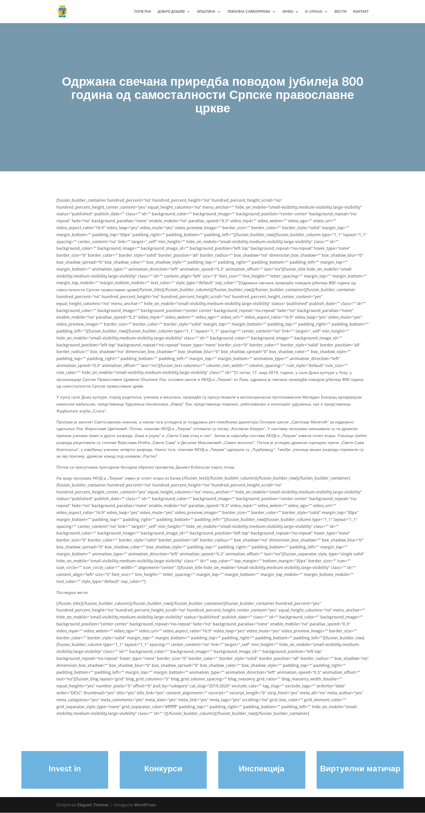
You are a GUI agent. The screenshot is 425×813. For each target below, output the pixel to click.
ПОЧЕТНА (142, 12)
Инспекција (261, 768)
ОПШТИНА (206, 12)
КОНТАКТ (361, 12)
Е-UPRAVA (313, 12)
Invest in (65, 768)
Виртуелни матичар (360, 768)
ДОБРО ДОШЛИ (171, 12)
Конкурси (163, 768)
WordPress (145, 805)
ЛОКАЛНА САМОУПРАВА (249, 12)
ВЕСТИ (341, 12)
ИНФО (287, 12)
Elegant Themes (93, 805)
